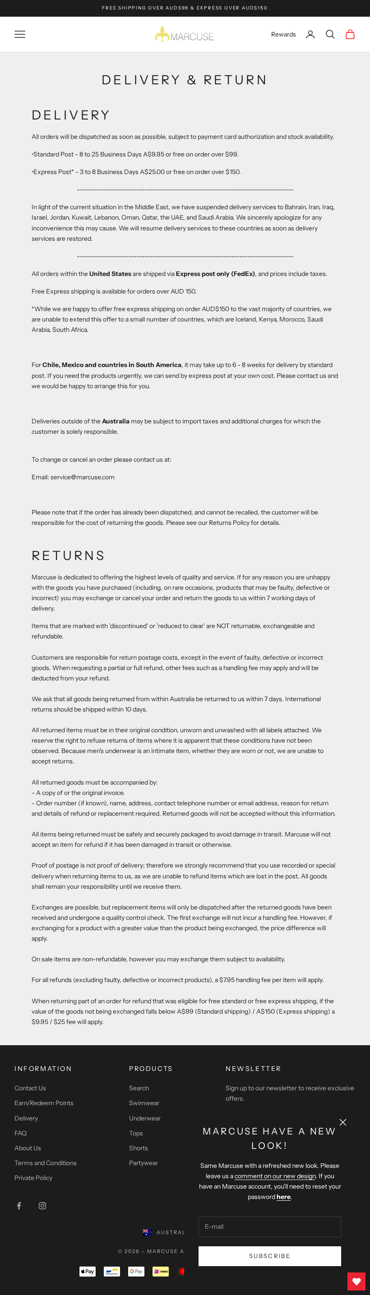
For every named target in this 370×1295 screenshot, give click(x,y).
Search (139, 1088)
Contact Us (30, 1088)
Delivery (26, 1118)
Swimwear (144, 1103)
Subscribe (270, 1255)
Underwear (145, 1118)
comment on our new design (275, 1176)
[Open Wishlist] (356, 1281)
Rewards (283, 34)
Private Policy (33, 1178)
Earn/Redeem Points (44, 1103)
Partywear (143, 1163)
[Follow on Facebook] (18, 1205)
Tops (136, 1133)
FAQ (20, 1133)
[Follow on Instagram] (42, 1205)
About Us (27, 1148)
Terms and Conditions (45, 1163)
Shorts (138, 1148)
